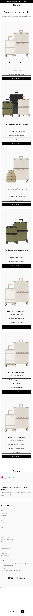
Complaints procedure (5, 548)
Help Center (3, 534)
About (2, 527)
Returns (2, 546)
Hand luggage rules (5, 555)
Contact (2, 544)
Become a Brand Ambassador (7, 539)
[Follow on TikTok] (11, 505)
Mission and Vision (5, 537)
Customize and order (16, 78)
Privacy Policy (4, 553)
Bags (2, 520)
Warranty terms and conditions (7, 541)
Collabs (2, 525)
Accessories (3, 522)
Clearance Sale (4, 513)
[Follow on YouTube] (8, 505)
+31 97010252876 (10, 568)
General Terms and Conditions (7, 551)
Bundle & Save (4, 515)
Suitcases (3, 518)
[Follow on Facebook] (1, 505)
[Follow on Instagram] (5, 505)
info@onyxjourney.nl (8, 565)
